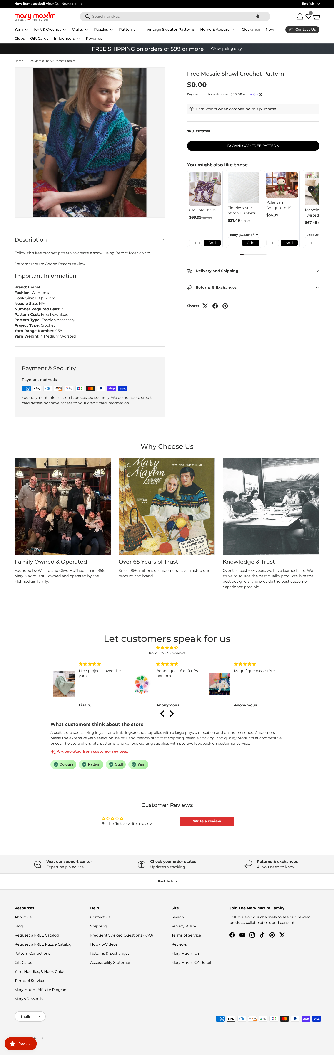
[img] (167, 648)
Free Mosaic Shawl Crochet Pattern (51, 60)
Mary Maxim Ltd (36, 1038)
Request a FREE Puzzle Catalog (43, 944)
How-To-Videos (103, 944)
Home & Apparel (215, 29)
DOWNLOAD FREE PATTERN (253, 146)
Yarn (19, 29)
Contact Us (100, 917)
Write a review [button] (207, 821)
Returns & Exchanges (110, 953)
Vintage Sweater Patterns (171, 29)
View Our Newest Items (64, 4)
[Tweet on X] (205, 306)
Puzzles (101, 29)
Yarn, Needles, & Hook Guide (40, 971)
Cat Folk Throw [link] (202, 210)
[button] (258, 16)
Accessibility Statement (111, 962)
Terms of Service (29, 981)
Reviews (179, 944)
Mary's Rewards (29, 999)
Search (178, 917)
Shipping (98, 926)
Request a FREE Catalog (37, 935)
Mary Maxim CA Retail (191, 962)
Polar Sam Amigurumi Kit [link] (279, 205)
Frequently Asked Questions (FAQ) (121, 935)
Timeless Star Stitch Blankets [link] (242, 210)
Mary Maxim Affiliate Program (41, 990)
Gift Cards (39, 38)
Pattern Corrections (32, 953)
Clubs (20, 38)
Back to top (167, 881)
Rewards (94, 38)
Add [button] (212, 243)
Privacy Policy (184, 926)
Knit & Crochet (47, 29)
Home (19, 60)
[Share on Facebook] (215, 306)
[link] (205, 189)
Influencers (64, 38)
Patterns (127, 29)
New (270, 29)
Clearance (251, 29)
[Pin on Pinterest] (225, 306)
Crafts (77, 29)
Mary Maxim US (186, 953)
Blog (19, 926)
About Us (23, 917)
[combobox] (175, 16)
